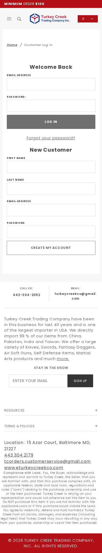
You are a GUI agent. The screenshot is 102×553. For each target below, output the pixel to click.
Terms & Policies (19, 426)
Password (16, 223)
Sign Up (80, 381)
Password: (16, 97)
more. (63, 358)
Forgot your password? (51, 138)
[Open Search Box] (19, 19)
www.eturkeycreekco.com (33, 468)
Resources (14, 410)
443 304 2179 (18, 455)
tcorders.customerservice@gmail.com (47, 461)
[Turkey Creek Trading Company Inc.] (51, 18)
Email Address (19, 75)
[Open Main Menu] (9, 19)
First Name (16, 158)
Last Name (15, 180)
